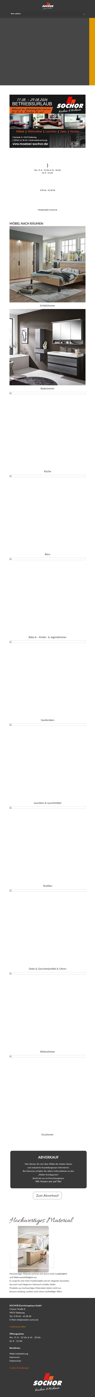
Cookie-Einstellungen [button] (19, 1367)
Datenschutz (15, 1360)
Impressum (15, 1357)
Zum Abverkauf (47, 1195)
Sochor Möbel (20, 1327)
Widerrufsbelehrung (19, 1353)
